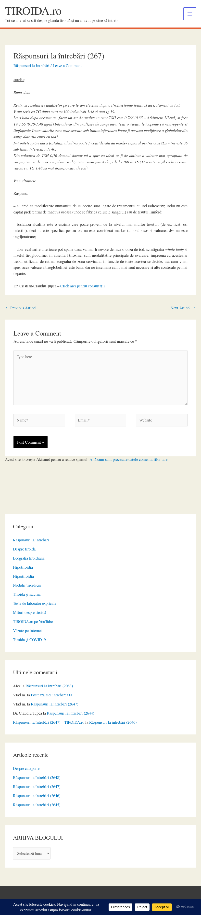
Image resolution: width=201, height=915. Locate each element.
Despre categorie (26, 768)
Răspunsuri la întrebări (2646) (113, 722)
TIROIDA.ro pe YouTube (33, 621)
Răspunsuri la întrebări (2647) (54, 704)
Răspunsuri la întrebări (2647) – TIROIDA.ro (48, 722)
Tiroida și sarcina (26, 594)
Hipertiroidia (23, 576)
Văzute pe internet (27, 630)
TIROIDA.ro (33, 10)
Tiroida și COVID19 (29, 639)
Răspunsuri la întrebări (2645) (36, 804)
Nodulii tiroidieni (27, 585)
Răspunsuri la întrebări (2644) (70, 713)
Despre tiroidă (24, 549)
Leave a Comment (67, 65)
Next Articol (183, 307)
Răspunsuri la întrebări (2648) (36, 777)
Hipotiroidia (23, 567)
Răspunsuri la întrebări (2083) (49, 686)
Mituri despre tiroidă (29, 612)
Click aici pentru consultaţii (82, 286)
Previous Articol (21, 307)
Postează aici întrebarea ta (51, 695)
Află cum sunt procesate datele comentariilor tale (128, 459)
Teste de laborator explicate (34, 603)
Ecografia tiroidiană (28, 558)
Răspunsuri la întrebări (31, 540)
